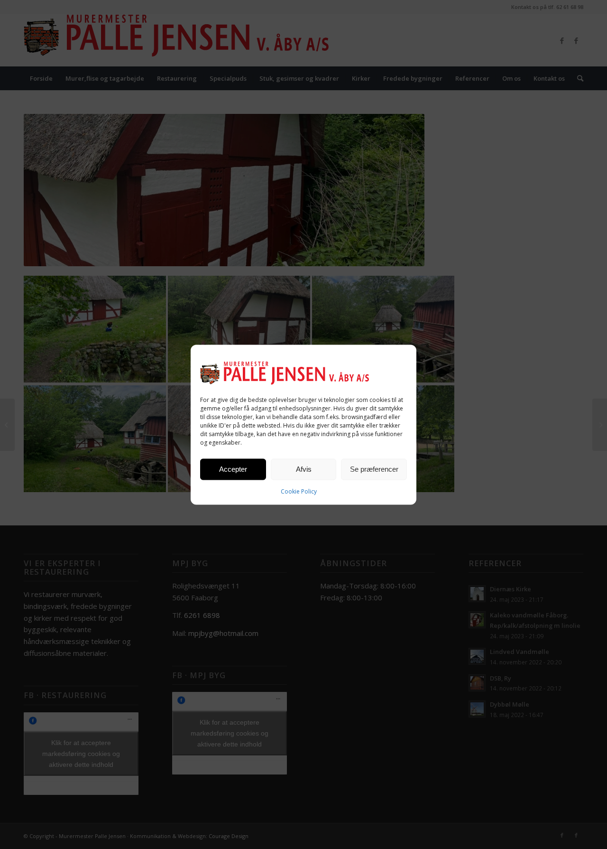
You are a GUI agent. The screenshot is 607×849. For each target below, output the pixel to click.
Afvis (304, 469)
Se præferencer (374, 469)
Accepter (233, 469)
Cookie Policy (299, 491)
